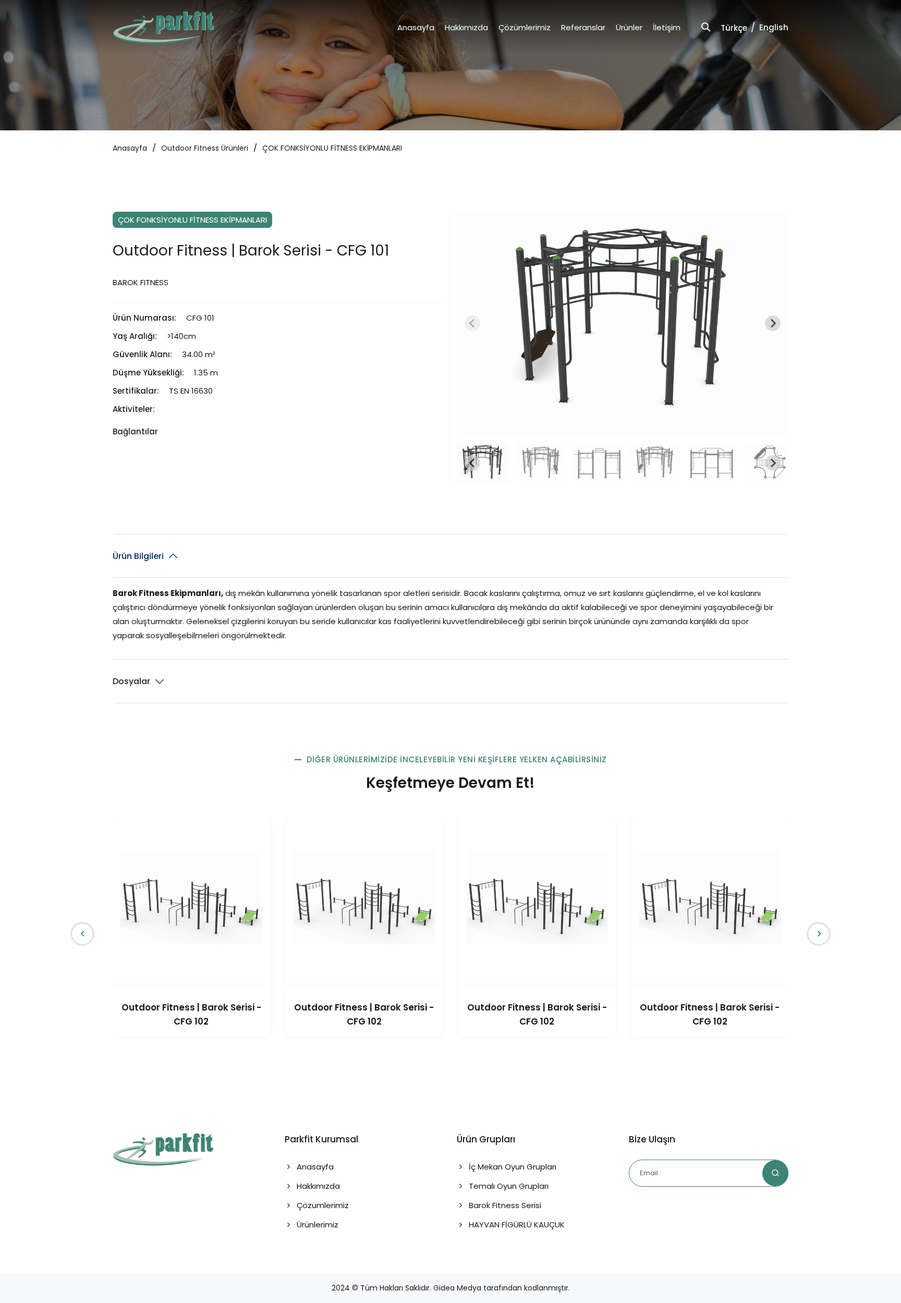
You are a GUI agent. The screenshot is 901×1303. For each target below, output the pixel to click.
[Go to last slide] (472, 463)
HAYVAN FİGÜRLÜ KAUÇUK (516, 1224)
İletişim (666, 27)
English (773, 27)
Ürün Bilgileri (138, 556)
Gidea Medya (457, 1288)
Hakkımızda (466, 27)
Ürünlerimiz (316, 1224)
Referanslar (583, 27)
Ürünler (629, 27)
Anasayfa (415, 27)
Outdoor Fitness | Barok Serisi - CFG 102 (191, 1014)
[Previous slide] (472, 323)
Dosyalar (131, 681)
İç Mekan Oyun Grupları (511, 1166)
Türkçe (734, 27)
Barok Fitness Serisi (504, 1205)
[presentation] (82, 933)
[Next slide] (773, 323)
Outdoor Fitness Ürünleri (204, 148)
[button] (483, 463)
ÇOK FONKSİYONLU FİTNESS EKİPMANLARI (332, 148)
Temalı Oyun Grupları (508, 1185)
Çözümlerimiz (524, 27)
